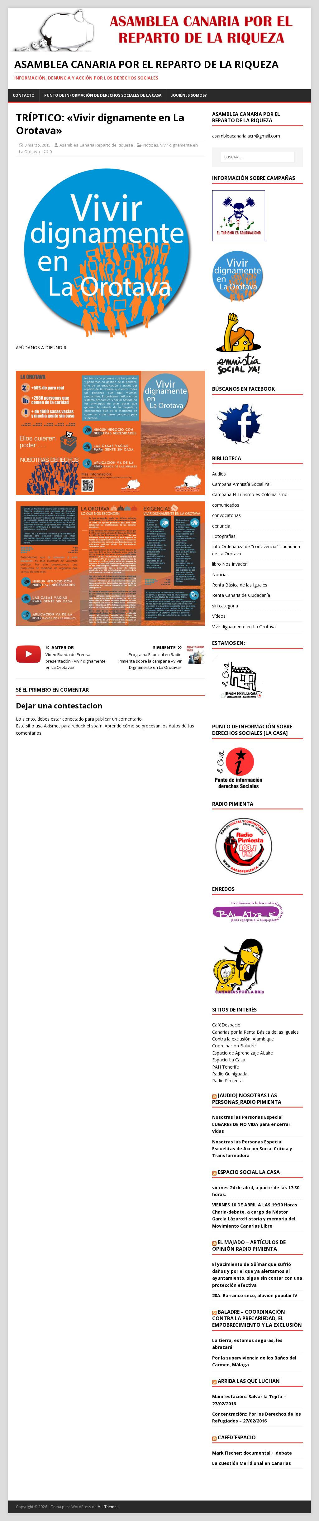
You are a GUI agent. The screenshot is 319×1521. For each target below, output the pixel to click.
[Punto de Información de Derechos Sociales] (238, 298)
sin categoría (225, 606)
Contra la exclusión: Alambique (243, 1039)
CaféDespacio (226, 1025)
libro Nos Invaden (230, 564)
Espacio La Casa (228, 1060)
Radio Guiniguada (229, 1074)
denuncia (221, 526)
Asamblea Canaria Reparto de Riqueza (96, 145)
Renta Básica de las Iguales (239, 585)
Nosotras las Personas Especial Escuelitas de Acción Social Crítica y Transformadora (252, 1149)
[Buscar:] (258, 157)
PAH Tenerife (225, 1067)
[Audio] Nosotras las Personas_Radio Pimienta (246, 1098)
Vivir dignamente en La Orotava (244, 627)
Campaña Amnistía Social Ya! (241, 484)
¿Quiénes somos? (189, 95)
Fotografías (224, 536)
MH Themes (108, 1506)
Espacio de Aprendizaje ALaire (242, 1053)
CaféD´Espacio (237, 1437)
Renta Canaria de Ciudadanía (241, 595)
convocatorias (226, 515)
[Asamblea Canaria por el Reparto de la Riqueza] (156, 48)
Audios (219, 474)
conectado (73, 719)
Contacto (24, 95)
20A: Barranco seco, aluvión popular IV (254, 1295)
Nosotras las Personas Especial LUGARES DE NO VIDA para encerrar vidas (251, 1124)
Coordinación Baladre (234, 1046)
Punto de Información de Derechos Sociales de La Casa (102, 95)
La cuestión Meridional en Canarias (251, 1463)
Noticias (150, 145)
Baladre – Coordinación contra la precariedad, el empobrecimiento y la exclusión (257, 1318)
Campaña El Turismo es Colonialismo (250, 494)
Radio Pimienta (227, 1081)
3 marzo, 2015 (37, 145)
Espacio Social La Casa (249, 1172)
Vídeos (219, 616)
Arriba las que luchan (249, 1381)
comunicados (225, 505)
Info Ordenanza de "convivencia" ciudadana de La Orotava (256, 549)
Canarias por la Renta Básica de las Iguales (255, 1032)
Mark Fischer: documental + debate (252, 1453)
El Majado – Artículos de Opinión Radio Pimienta (249, 1245)
